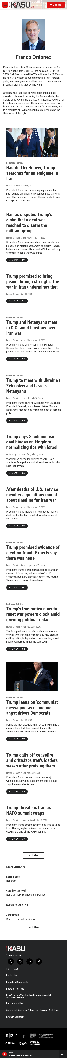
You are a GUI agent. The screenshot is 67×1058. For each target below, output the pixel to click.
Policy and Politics (14, 163)
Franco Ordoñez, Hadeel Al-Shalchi (21, 820)
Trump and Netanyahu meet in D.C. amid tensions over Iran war (31, 327)
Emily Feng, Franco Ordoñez (18, 454)
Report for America (17, 904)
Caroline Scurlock (16, 890)
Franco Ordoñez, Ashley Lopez (19, 565)
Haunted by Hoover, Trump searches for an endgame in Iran (32, 173)
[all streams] (63, 1054)
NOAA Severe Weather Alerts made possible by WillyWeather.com (29, 996)
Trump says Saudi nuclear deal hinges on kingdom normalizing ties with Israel (31, 442)
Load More (33, 855)
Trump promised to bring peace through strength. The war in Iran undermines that (32, 281)
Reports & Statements (17, 982)
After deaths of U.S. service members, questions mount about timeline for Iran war (32, 494)
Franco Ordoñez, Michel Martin (19, 238)
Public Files (11, 975)
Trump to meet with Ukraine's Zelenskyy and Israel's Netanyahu (33, 385)
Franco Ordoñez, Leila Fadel (18, 398)
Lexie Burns (13, 876)
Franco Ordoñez (13, 185)
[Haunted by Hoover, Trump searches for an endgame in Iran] (32, 142)
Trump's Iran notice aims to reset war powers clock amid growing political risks (33, 614)
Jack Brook (12, 915)
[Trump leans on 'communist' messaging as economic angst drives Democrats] (32, 676)
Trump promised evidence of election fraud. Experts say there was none (33, 552)
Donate (57, 4)
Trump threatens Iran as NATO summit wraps (28, 810)
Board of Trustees (15, 989)
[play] (5, 1054)
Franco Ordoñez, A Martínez (18, 626)
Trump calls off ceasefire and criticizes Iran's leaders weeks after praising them (32, 760)
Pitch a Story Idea (14, 1003)
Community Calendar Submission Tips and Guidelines (32, 1010)
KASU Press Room (15, 1017)
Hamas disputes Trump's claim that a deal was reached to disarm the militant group (29, 222)
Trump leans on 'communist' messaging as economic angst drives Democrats (32, 707)
